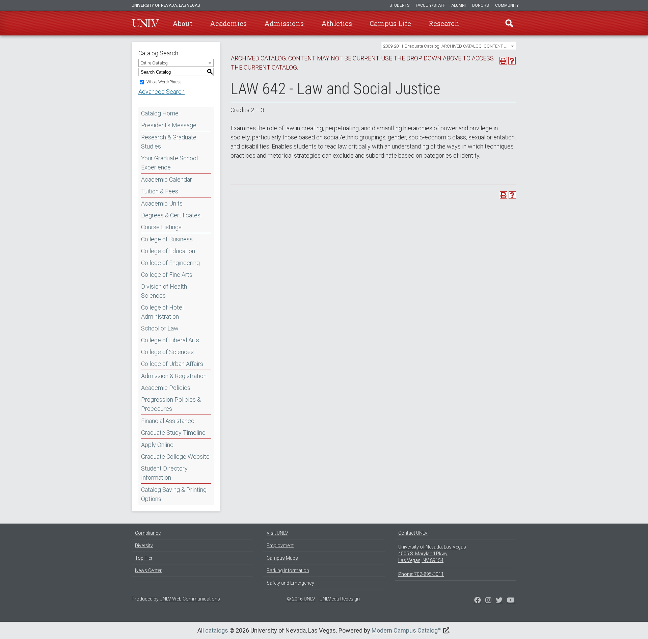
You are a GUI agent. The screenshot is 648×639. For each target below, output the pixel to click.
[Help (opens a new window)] (512, 60)
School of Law (160, 328)
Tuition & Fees (159, 191)
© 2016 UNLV (301, 599)
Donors (480, 5)
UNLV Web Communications (190, 599)
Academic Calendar (166, 179)
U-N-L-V (145, 23)
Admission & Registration (174, 375)
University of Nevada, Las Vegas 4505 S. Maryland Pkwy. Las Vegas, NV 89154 (432, 553)
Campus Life (390, 23)
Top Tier (144, 558)
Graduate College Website (175, 456)
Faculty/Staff (430, 5)
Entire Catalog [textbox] (154, 62)
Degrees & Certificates (170, 215)
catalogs (216, 630)
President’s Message (168, 125)
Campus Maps (282, 558)
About (182, 23)
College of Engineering (170, 262)
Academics (228, 23)
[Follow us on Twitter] (488, 601)
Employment (280, 545)
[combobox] (448, 46)
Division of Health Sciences (164, 291)
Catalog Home (160, 113)
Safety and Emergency (290, 583)
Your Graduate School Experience (169, 163)
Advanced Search (161, 91)
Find (509, 23)
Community (507, 5)
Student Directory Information (164, 473)
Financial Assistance (167, 420)
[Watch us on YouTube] (510, 601)
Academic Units (162, 203)
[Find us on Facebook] (478, 601)
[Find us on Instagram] (499, 601)
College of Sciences (167, 351)
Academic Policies (165, 387)
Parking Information (288, 570)
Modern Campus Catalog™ (406, 630)
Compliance (148, 533)
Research (444, 23)
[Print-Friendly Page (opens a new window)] (503, 60)
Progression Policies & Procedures (171, 404)
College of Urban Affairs (172, 363)
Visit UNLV (277, 533)
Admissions (284, 23)
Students (399, 5)
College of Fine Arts (166, 274)
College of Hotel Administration (162, 312)
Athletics (336, 23)
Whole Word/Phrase (163, 82)
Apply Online (157, 444)
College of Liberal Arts (170, 340)
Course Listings (161, 227)
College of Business (167, 239)
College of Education (168, 251)
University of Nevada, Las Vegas (166, 5)
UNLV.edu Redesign (340, 599)
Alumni (458, 5)
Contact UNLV (413, 533)
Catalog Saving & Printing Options (174, 494)
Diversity (144, 545)
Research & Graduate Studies (168, 142)
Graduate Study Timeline (173, 432)
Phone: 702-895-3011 (421, 574)
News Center (148, 570)
